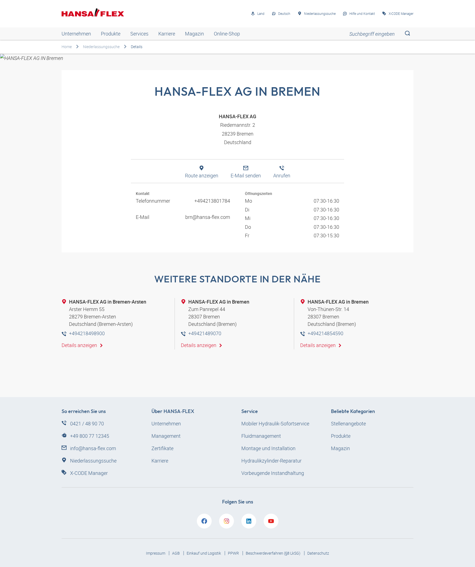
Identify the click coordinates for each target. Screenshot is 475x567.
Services (139, 33)
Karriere (166, 33)
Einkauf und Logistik (204, 553)
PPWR (234, 553)
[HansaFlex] (93, 12)
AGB (176, 553)
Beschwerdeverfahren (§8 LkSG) (273, 553)
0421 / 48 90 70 (87, 423)
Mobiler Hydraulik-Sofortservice (275, 423)
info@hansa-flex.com (93, 448)
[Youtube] (271, 521)
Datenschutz (318, 553)
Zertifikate (162, 448)
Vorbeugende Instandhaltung (272, 473)
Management (166, 436)
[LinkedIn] (248, 521)
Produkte (110, 33)
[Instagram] (226, 521)
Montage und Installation (268, 448)
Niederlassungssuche (101, 46)
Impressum (156, 553)
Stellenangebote (348, 423)
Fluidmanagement (261, 436)
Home (67, 46)
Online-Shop (227, 33)
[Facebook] (204, 521)
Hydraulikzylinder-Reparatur (271, 460)
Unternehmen (76, 33)
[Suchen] (407, 33)
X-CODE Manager (89, 473)
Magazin (194, 33)
